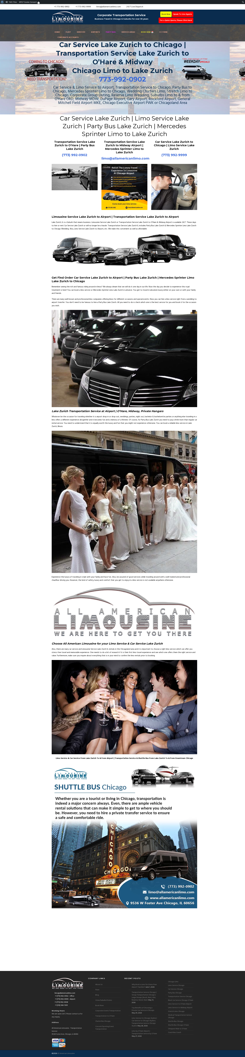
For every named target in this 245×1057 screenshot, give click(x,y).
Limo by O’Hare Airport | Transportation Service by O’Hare (144, 1032)
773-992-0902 (122, 79)
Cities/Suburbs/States (103, 1000)
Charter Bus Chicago (103, 1021)
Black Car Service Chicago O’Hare (180, 1000)
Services (81, 32)
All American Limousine (66, 1053)
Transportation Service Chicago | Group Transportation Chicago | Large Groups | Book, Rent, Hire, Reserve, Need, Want (144, 996)
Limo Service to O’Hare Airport (180, 1004)
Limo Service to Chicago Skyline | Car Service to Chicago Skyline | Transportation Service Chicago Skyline (144, 1022)
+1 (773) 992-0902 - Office (64, 996)
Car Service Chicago (175, 989)
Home (57, 32)
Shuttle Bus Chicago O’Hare (178, 1025)
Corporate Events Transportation (108, 1010)
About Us (98, 984)
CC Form (163, 32)
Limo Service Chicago (176, 985)
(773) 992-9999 (174, 155)
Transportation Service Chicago (180, 996)
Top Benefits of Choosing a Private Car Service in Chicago (143, 1009)
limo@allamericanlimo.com (108, 6)
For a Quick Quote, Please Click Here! (176, 20)
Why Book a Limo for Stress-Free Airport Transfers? (144, 986)
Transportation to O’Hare (105, 1016)
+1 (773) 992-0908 (61, 1002)
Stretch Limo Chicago (176, 1011)
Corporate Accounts (68, 37)
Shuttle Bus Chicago (175, 1021)
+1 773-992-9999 (83, 6)
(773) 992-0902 (74, 155)
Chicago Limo (173, 981)
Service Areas (128, 32)
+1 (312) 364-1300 (61, 1005)
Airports (95, 32)
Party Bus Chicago (175, 992)
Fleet (68, 32)
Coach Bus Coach (174, 1032)
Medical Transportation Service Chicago (180, 1016)
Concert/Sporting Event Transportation (104, 1028)
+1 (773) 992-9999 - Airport (65, 999)
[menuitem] (2, 2)
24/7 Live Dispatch (134, 6)
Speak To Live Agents (182, 14)
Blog (97, 995)
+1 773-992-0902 (61, 6)
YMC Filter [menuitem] (13, 2)
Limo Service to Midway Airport (180, 1007)
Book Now (166, 14)
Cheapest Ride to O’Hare (177, 1028)
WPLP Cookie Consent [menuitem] (28, 2)
